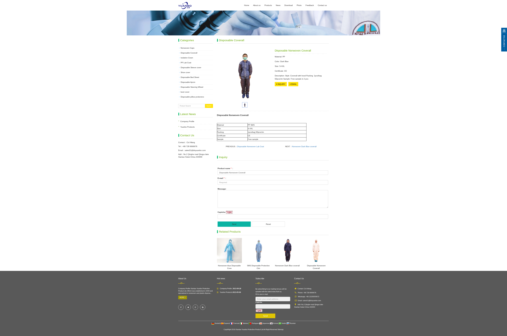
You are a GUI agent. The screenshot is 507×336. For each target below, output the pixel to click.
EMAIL (294, 84)
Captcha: (222, 212)
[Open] (504, 40)
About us (256, 5)
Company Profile (187, 121)
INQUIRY (281, 84)
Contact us (322, 5)
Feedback (310, 5)
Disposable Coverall (189, 53)
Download (288, 5)
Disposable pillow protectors (192, 97)
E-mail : (222, 178)
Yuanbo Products (187, 127)
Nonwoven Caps (187, 48)
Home (246, 5)
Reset (268, 224)
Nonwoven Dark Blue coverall (304, 146)
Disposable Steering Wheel (192, 87)
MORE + (183, 297)
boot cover (185, 92)
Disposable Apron (188, 82)
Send (234, 224)
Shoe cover (185, 72)
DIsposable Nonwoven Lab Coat (250, 146)
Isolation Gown (187, 58)
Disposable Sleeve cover (191, 67)
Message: (222, 189)
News (278, 5)
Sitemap (280, 329)
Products (268, 5)
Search (209, 106)
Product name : (225, 168)
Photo (299, 5)
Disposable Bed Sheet (190, 77)
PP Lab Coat (186, 63)
